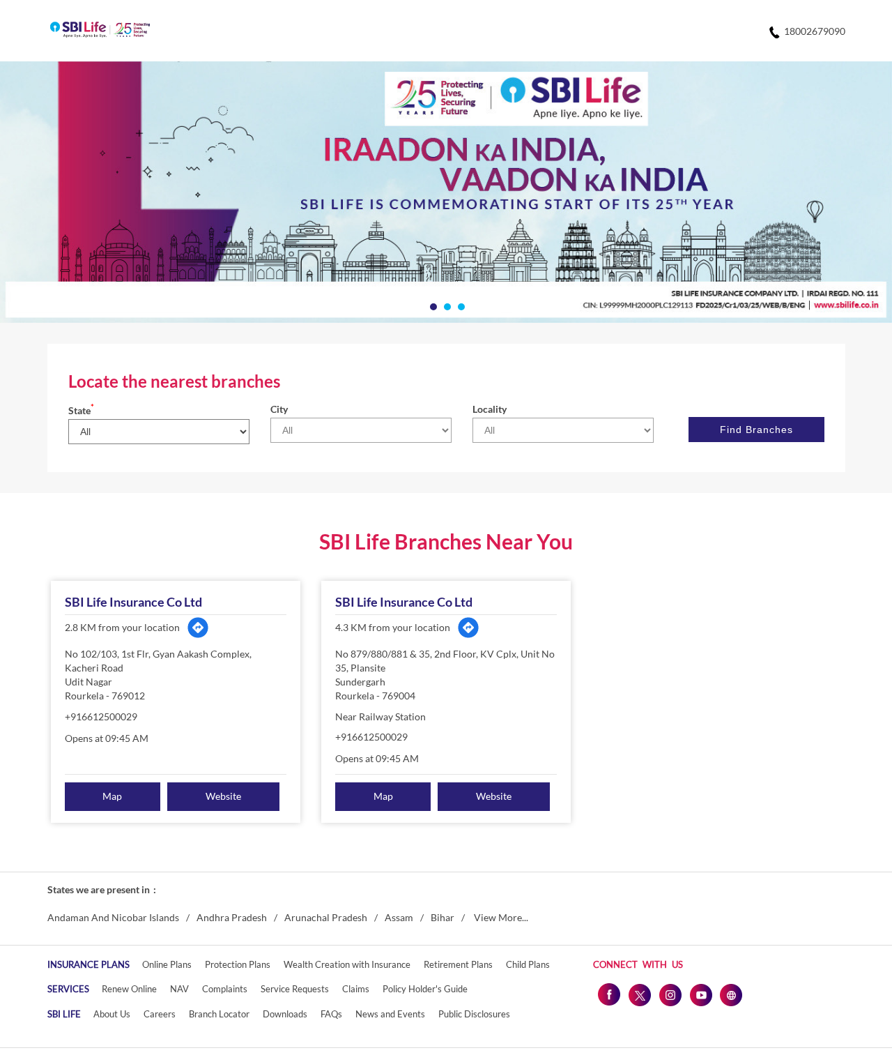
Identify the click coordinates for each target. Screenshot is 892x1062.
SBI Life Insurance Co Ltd (133, 601)
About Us (111, 1013)
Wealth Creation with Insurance (347, 964)
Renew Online (129, 988)
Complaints (224, 988)
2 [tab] (446, 305)
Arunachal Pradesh (325, 917)
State (81, 410)
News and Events (390, 1013)
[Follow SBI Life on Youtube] (700, 994)
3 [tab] (459, 305)
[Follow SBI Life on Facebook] (608, 994)
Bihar (442, 917)
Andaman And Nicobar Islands (113, 917)
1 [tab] (432, 305)
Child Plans (528, 964)
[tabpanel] (446, 192)
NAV (179, 988)
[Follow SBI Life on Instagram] (670, 994)
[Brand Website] (731, 994)
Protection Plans (237, 964)
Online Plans (167, 964)
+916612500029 (101, 716)
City (279, 409)
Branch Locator (219, 1013)
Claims (355, 988)
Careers (160, 1013)
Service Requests (295, 988)
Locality (489, 409)
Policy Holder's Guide (425, 988)
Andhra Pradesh (232, 917)
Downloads (285, 1013)
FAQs (331, 1013)
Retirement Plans (458, 964)
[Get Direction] (198, 627)
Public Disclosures (474, 1013)
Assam (399, 917)
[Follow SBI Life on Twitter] (639, 994)
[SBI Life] (100, 30)
